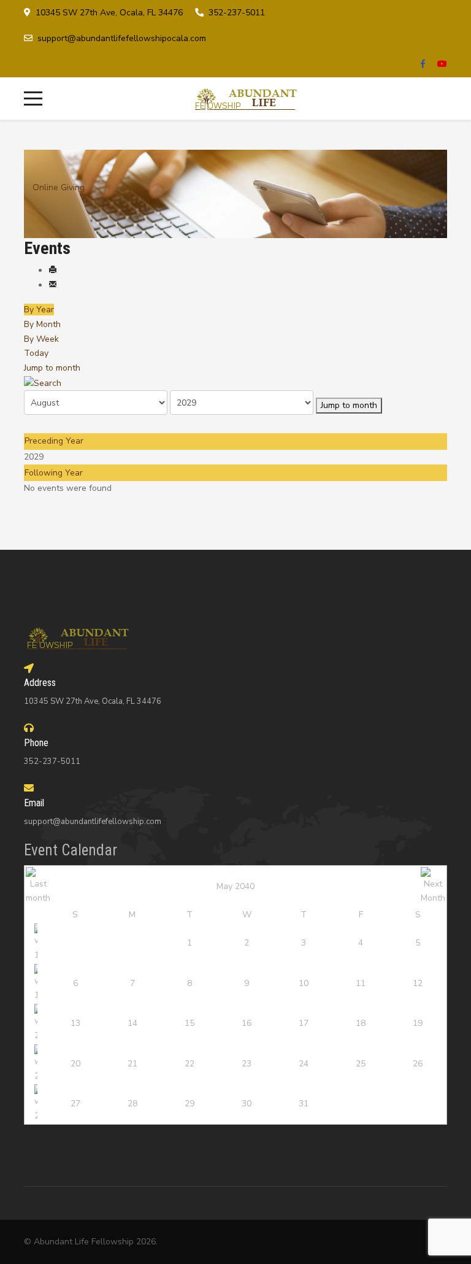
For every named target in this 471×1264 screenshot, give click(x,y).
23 (246, 1063)
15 (189, 1023)
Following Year (54, 473)
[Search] (42, 382)
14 (132, 1023)
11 (361, 983)
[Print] (52, 270)
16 (246, 1023)
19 (418, 1023)
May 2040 (235, 886)
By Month (42, 324)
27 (75, 1103)
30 (246, 1103)
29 (189, 1103)
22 (189, 1063)
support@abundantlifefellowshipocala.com (121, 38)
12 (418, 983)
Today (36, 353)
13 (75, 1023)
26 (418, 1063)
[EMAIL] (52, 285)
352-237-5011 (237, 12)
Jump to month (52, 368)
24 (303, 1063)
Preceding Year (54, 441)
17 (303, 1023)
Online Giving (59, 187)
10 (303, 983)
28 (132, 1103)
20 (75, 1063)
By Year (39, 309)
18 (361, 1023)
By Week (41, 339)
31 (303, 1103)
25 (361, 1063)
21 (132, 1063)
